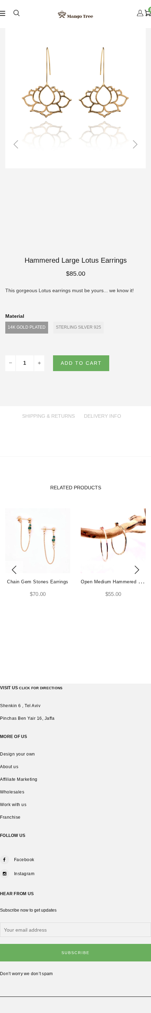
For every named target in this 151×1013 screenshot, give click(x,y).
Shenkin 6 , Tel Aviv (20, 705)
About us (9, 766)
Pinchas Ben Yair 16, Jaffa (27, 718)
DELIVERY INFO (102, 416)
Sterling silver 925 (78, 327)
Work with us (13, 804)
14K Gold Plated (27, 327)
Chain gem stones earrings (37, 581)
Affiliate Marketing (19, 779)
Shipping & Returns (48, 416)
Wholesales (12, 792)
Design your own (17, 754)
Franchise (10, 817)
